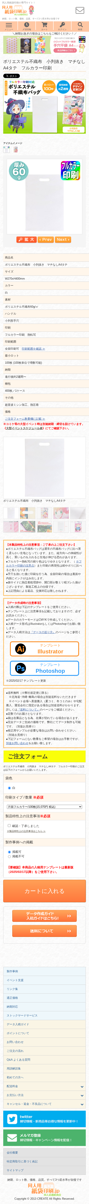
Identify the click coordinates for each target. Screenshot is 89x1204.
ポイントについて (18, 1033)
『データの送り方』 (43, 632)
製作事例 (12, 971)
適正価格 (12, 997)
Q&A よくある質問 (18, 1059)
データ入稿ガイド (18, 1024)
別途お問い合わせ (17, 743)
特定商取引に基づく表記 (22, 1161)
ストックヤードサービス (22, 1015)
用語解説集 (14, 1068)
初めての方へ (15, 1077)
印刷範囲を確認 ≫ (33, 348)
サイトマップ (15, 1170)
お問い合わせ (15, 1042)
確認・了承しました (25, 826)
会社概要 (12, 1152)
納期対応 (12, 1006)
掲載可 (16, 851)
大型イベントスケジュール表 (24, 428)
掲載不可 (17, 856)
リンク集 (12, 989)
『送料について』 (28, 709)
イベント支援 (15, 980)
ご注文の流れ (15, 1050)
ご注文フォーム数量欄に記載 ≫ (25, 418)
